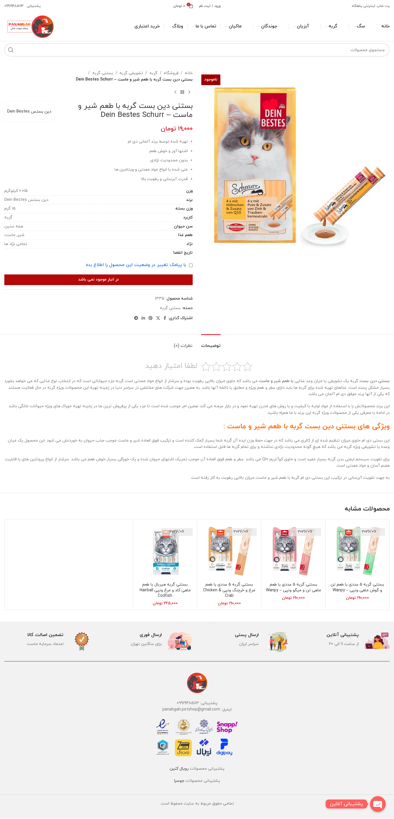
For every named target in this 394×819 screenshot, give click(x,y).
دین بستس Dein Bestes (29, 111)
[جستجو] (11, 50)
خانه (189, 73)
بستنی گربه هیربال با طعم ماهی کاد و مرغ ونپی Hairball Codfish (165, 590)
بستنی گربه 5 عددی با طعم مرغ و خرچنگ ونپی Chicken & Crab (229, 590)
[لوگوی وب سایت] (29, 26)
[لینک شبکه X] (158, 318)
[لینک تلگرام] (136, 318)
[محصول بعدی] (175, 92)
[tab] (211, 343)
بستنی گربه (102, 73)
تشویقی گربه (131, 73)
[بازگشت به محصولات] (182, 92)
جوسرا (179, 781)
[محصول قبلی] (189, 92)
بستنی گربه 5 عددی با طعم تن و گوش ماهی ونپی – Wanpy (357, 587)
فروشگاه (171, 73)
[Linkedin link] (143, 318)
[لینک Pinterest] (150, 318)
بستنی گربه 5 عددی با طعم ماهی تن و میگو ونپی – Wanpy (293, 587)
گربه (153, 73)
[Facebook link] (165, 318)
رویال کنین (179, 768)
